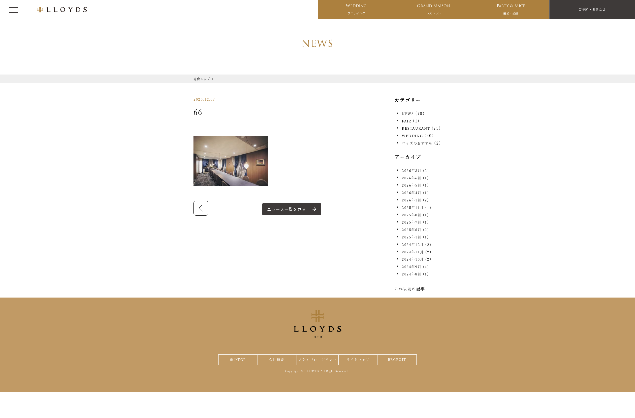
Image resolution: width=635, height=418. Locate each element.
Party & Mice (511, 9)
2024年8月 (415, 274)
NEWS (408, 113)
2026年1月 (415, 200)
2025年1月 (415, 237)
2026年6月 (415, 178)
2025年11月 (416, 207)
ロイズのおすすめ (417, 143)
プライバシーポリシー (317, 359)
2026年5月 (415, 185)
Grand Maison (433, 9)
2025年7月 (415, 222)
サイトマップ (358, 359)
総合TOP (238, 359)
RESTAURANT (416, 128)
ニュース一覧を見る (286, 209)
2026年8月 (415, 170)
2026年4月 (415, 192)
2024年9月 (415, 266)
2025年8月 (415, 215)
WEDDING (412, 136)
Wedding (356, 9)
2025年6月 (415, 229)
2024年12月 (416, 244)
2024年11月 (416, 252)
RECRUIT (397, 359)
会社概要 (277, 359)
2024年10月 (416, 259)
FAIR (406, 121)
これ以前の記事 (409, 289)
